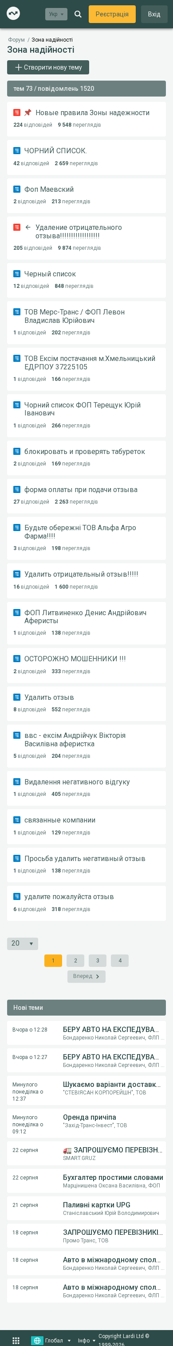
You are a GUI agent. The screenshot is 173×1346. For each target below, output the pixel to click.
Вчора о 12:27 (29, 1057)
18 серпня (25, 1233)
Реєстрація (112, 14)
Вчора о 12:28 (29, 1030)
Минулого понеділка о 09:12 (27, 1124)
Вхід (154, 14)
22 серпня (25, 1150)
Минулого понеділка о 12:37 (27, 1092)
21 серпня (25, 1205)
